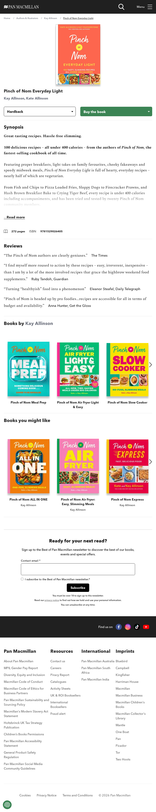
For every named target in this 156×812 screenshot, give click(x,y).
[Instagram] (128, 627)
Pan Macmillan (20, 651)
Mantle (120, 725)
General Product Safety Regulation (20, 755)
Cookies (25, 795)
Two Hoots (123, 759)
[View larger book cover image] (78, 54)
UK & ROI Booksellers (65, 695)
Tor (118, 752)
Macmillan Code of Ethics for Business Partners (24, 691)
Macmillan (123, 688)
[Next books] (150, 364)
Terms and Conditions (78, 795)
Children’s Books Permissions (24, 734)
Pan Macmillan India (95, 679)
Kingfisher (123, 675)
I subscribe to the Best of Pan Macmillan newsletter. (57, 579)
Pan (118, 739)
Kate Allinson (37, 98)
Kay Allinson (50, 18)
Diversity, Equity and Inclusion (24, 675)
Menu (141, 7)
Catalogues (58, 682)
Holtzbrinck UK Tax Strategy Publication (23, 725)
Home (7, 18)
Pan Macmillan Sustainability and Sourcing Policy (26, 702)
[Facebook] (119, 627)
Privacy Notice (47, 795)
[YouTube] (146, 627)
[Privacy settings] (7, 804)
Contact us (57, 661)
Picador (121, 746)
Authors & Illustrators (27, 18)
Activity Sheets (60, 688)
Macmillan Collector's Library (131, 716)
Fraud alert (57, 714)
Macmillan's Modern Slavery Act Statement (26, 713)
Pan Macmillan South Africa (95, 670)
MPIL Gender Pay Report (21, 668)
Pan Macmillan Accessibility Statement (23, 743)
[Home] (21, 7)
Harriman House (127, 682)
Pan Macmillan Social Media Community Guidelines (23, 766)
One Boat (122, 732)
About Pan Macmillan (18, 661)
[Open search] (121, 7)
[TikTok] (137, 627)
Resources (61, 651)
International (95, 651)
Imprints (125, 651)
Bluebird (121, 661)
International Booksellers (59, 704)
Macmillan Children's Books (130, 704)
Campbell (122, 668)
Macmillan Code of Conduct (23, 682)
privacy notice (52, 600)
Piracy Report (59, 675)
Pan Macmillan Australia (98, 661)
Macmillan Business (129, 695)
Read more (16, 217)
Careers (55, 668)
